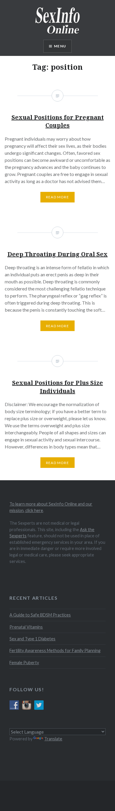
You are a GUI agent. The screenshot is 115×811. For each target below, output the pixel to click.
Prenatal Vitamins (26, 626)
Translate (53, 738)
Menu (60, 46)
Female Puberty (24, 662)
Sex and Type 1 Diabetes (32, 638)
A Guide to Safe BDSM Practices (40, 614)
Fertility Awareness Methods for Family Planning (55, 650)
